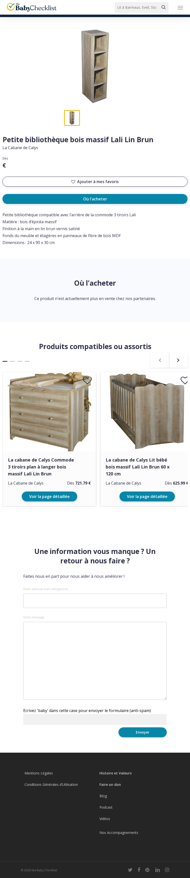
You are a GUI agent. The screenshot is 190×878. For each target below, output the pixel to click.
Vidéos (104, 818)
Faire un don (110, 784)
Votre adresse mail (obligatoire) (45, 589)
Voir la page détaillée (49, 496)
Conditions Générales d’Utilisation (51, 784)
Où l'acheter (95, 199)
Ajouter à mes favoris (98, 181)
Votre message (33, 617)
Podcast (106, 807)
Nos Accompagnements (118, 832)
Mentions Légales (38, 773)
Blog (103, 796)
